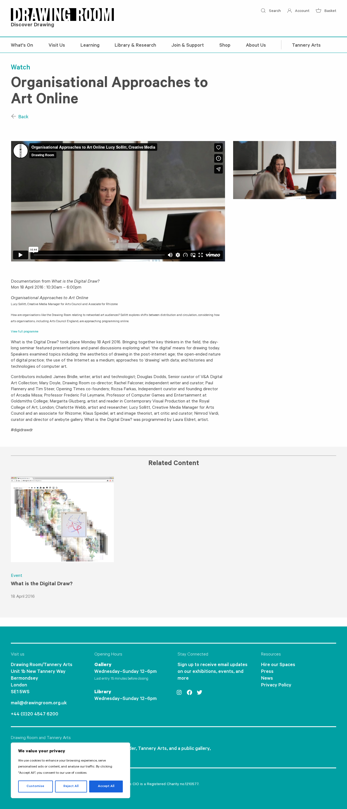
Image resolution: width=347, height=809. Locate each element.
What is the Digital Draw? (42, 584)
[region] (70, 770)
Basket (329, 11)
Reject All (71, 786)
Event (16, 576)
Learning (90, 46)
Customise (35, 786)
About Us (256, 46)
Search (274, 11)
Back (22, 117)
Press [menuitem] (267, 672)
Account (301, 11)
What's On (22, 46)
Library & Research (135, 46)
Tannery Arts (306, 46)
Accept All (106, 786)
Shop (224, 46)
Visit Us (57, 46)
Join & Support (188, 46)
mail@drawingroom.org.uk (39, 703)
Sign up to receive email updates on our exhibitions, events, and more (213, 672)
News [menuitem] (267, 679)
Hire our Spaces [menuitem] (278, 665)
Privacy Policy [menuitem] (276, 685)
